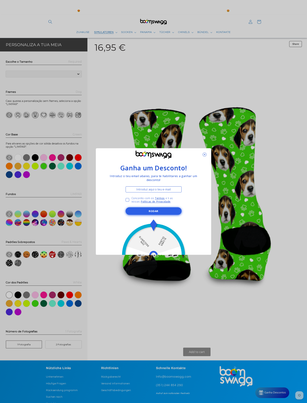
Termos (160, 198)
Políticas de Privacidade (156, 201)
